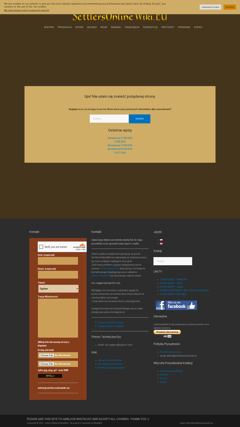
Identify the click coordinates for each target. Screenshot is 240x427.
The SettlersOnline (109, 268)
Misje (104, 27)
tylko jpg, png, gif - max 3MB (53, 370)
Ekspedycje (150, 27)
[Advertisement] (120, 57)
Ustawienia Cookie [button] (210, 7)
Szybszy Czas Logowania (111, 367)
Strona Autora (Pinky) (171, 371)
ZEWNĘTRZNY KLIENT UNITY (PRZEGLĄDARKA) (184, 290)
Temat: (41, 282)
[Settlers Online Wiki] (120, 15)
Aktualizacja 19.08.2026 (120, 145)
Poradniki (184, 27)
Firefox (163, 378)
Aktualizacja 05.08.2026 (120, 149)
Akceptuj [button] (230, 7)
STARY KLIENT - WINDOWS (173, 279)
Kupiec (198, 27)
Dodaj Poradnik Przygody (111, 322)
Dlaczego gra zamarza (110, 364)
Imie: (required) (46, 255)
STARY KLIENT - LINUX (171, 287)
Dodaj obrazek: (46, 350)
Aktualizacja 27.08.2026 (120, 138)
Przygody (167, 27)
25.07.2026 (120, 152)
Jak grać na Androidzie (110, 360)
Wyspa (79, 27)
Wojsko (92, 27)
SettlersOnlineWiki (59, 423)
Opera (163, 382)
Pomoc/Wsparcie (100, 275)
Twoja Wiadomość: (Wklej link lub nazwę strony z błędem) (53, 321)
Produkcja (65, 27)
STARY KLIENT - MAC (171, 283)
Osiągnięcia (132, 27)
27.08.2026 (120, 141)
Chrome (164, 374)
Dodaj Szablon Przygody (110, 326)
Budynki (49, 27)
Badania (116, 27)
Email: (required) (47, 269)
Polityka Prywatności (171, 352)
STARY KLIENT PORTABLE (173, 294)
